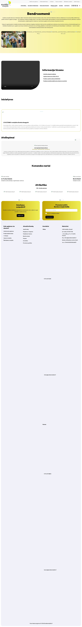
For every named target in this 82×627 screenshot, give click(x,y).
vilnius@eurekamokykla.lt (50, 374)
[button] (2, 39)
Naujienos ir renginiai (28, 231)
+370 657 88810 (47, 473)
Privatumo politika (27, 243)
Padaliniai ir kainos (27, 233)
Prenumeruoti (49, 217)
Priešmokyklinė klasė (8, 233)
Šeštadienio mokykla (8, 240)
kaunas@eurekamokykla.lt (50, 570)
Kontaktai (25, 240)
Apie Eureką (26, 229)
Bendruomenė (26, 236)
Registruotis (20, 215)
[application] (38, 2)
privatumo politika (55, 213)
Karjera (25, 238)
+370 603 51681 (47, 278)
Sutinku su (53, 213)
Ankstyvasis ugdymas (9, 231)
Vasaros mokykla (7, 238)
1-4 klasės (6, 235)
